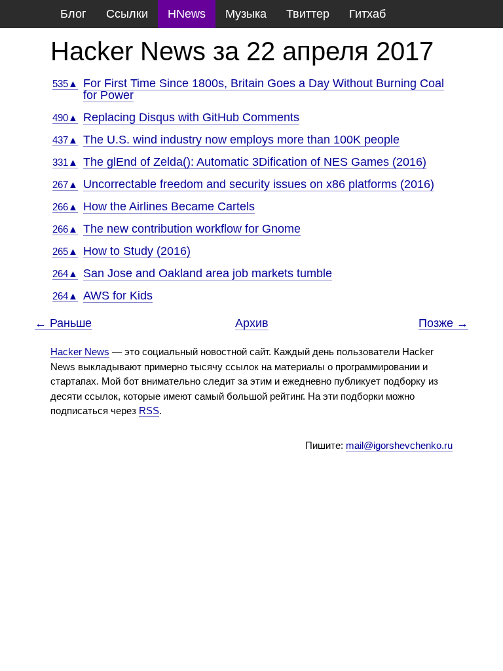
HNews (187, 13)
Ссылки (127, 13)
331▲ (65, 162)
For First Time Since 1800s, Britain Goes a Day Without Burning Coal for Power (263, 89)
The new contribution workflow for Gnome (192, 228)
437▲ (65, 139)
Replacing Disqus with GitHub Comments (191, 117)
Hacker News (79, 351)
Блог (73, 13)
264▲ (65, 273)
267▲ (65, 184)
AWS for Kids (118, 295)
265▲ (65, 251)
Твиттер (307, 13)
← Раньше (63, 323)
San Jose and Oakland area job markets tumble (207, 273)
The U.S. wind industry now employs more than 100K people (241, 139)
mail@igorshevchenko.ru (399, 445)
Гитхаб (367, 13)
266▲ (65, 206)
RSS (149, 410)
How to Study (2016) (137, 251)
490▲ (65, 117)
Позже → (443, 323)
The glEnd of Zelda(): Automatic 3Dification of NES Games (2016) (254, 161)
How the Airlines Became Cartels (169, 206)
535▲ (65, 83)
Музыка (246, 13)
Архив (252, 323)
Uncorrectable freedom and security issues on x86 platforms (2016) (258, 184)
